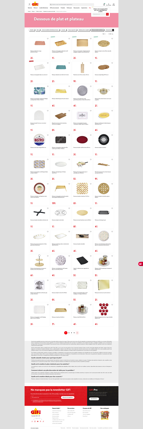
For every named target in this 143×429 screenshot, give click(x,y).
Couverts (63, 29)
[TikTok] (43, 421)
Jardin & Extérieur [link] (43, 8)
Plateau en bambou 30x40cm (58, 317)
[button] (104, 4)
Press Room (85, 416)
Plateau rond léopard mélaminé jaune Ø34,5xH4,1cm (103, 124)
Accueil (29, 11)
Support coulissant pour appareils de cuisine (81, 269)
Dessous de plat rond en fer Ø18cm (59, 292)
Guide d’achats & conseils (57, 421)
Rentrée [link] (30, 8)
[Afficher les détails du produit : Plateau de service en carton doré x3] (104, 285)
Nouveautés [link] (77, 8)
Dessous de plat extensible (79, 244)
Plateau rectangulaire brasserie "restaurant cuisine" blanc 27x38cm (80, 124)
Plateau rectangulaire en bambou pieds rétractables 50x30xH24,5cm (60, 197)
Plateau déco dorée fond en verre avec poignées (103, 99)
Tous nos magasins (86, 414)
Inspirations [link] (84, 8)
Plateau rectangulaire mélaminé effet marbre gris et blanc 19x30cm (60, 148)
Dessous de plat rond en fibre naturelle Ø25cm (103, 52)
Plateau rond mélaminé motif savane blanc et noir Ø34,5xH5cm (59, 269)
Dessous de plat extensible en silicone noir (39, 220)
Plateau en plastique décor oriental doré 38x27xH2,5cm (60, 244)
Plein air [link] (36, 8)
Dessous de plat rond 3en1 (100, 147)
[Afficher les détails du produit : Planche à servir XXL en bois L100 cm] (82, 67)
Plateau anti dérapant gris (100, 220)
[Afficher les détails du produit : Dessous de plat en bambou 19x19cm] (82, 188)
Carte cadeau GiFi (71, 410)
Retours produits (55, 416)
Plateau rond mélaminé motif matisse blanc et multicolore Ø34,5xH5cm (103, 244)
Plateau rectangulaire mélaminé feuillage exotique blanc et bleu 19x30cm (39, 99)
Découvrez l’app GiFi (71, 412)
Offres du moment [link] (54, 8)
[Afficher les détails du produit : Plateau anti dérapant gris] (104, 213)
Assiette (32, 29)
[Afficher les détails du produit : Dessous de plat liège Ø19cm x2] (104, 67)
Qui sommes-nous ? (86, 410)
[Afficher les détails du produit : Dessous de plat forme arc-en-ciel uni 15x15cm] (39, 115)
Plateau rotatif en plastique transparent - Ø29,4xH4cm (103, 269)
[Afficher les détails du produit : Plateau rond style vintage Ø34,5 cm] (39, 139)
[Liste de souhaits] (48, 39)
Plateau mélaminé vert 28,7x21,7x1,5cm (60, 74)
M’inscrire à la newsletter (68, 397)
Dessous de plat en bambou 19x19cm (81, 196)
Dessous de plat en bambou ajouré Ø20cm (102, 197)
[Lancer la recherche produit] (50, 4)
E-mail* (33, 396)
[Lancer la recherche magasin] (107, 14)
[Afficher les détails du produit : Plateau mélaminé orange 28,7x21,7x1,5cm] (39, 43)
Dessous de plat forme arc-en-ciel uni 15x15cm (38, 124)
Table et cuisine (39, 11)
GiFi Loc (69, 416)
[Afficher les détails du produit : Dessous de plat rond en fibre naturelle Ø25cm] (104, 43)
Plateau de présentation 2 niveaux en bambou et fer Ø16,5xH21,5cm (38, 269)
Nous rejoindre (85, 412)
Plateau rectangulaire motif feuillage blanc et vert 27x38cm (38, 318)
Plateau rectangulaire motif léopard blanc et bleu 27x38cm (39, 172)
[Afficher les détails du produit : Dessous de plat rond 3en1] (104, 139)
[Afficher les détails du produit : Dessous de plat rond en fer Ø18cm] (61, 285)
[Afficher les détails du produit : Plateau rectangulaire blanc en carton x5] (39, 67)
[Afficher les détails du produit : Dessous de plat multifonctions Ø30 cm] (82, 139)
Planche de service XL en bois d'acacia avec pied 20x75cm (103, 172)
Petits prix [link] (69, 8)
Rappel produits (55, 418)
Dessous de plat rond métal (58, 220)
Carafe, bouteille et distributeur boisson (50, 29)
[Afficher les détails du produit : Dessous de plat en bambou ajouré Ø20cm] (104, 188)
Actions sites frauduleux (57, 423)
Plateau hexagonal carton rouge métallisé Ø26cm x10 (104, 318)
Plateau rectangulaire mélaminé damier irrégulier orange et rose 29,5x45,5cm (81, 52)
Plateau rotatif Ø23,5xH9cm (79, 317)
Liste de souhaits (55, 414)
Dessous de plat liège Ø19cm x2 (101, 74)
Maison (33, 11)
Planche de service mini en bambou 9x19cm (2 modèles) (59, 124)
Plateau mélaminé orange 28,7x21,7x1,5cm (35, 52)
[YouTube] (38, 421)
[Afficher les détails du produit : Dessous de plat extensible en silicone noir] (39, 213)
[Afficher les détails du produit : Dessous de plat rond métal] (61, 213)
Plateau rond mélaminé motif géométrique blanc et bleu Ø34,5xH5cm (81, 99)
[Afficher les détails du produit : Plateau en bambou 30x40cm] (61, 309)
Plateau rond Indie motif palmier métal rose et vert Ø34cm (38, 197)
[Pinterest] (40, 421)
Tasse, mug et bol (72, 29)
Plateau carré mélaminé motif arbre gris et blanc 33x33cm (38, 293)
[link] (63, 9)
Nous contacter (55, 412)
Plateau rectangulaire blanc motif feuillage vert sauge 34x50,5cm (80, 293)
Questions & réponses (56, 410)
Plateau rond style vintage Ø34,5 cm (38, 147)
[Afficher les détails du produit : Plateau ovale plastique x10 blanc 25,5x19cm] (61, 164)
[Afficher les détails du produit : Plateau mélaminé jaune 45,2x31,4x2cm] (61, 91)
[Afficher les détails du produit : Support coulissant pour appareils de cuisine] (82, 260)
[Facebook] (32, 421)
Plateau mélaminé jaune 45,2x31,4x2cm (60, 98)
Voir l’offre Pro (94, 398)
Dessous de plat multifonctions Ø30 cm (81, 147)
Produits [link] (63, 8)
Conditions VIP (70, 414)
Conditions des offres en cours (58, 419)
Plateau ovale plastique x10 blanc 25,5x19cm (59, 172)
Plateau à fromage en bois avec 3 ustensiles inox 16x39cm (80, 172)
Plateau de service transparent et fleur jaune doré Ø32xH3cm (38, 244)
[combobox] (71, 4)
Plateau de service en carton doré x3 (102, 292)
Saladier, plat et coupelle (84, 29)
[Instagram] (35, 421)
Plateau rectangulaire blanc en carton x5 (38, 74)
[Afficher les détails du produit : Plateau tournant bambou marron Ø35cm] (82, 213)
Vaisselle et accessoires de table (49, 11)
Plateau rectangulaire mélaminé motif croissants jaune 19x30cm (60, 52)
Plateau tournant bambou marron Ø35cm (82, 220)
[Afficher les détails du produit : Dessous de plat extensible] (82, 236)
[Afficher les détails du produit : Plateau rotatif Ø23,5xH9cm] (82, 309)
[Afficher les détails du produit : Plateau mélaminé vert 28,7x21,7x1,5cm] (61, 67)
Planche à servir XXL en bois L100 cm (81, 74)
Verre (38, 29)
